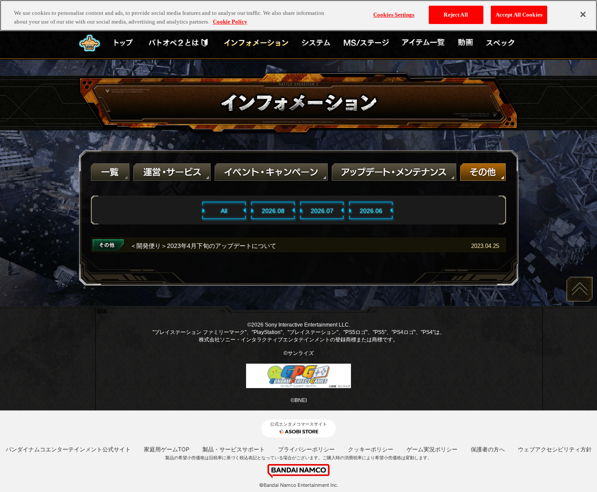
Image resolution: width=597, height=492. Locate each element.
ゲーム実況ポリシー (432, 449)
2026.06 (371, 210)
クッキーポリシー (370, 449)
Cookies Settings (393, 14)
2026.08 (273, 210)
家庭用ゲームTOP (166, 449)
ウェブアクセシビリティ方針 (555, 449)
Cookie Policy (230, 21)
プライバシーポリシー (306, 449)
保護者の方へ (488, 449)
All (224, 210)
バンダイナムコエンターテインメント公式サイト (68, 449)
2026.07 (322, 210)
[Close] (583, 14)
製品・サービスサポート (233, 449)
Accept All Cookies (519, 14)
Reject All (456, 14)
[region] (298, 15)
